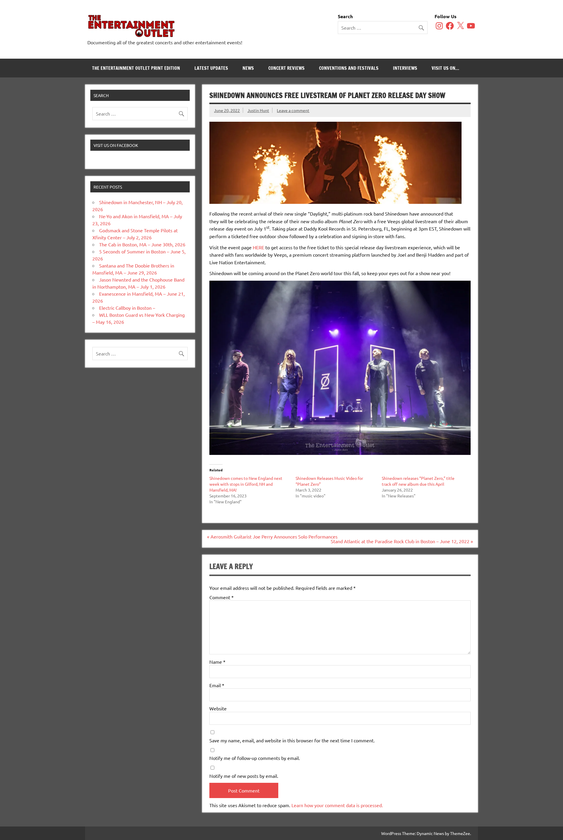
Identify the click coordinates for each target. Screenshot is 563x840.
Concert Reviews (286, 68)
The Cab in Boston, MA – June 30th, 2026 (142, 244)
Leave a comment (293, 110)
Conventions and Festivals (349, 68)
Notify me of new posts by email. (243, 775)
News (248, 68)
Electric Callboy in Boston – (127, 308)
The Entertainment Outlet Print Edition (136, 68)
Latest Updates (211, 68)
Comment (221, 597)
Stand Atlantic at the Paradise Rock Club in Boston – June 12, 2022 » (402, 541)
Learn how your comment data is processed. (337, 805)
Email (216, 685)
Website (218, 708)
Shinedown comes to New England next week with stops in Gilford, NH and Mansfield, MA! (245, 483)
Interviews (405, 68)
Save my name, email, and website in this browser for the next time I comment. (292, 740)
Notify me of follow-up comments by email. (254, 758)
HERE (258, 247)
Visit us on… (445, 68)
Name (217, 661)
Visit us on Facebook (116, 145)
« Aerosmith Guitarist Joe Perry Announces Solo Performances (272, 536)
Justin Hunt (258, 110)
